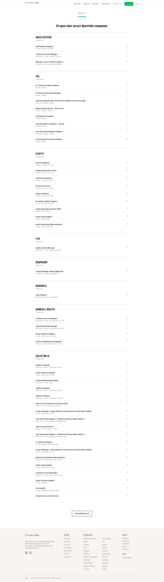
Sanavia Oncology (89, 566)
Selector (105, 566)
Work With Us (117, 4)
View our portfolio (82, 513)
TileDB (104, 569)
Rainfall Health (88, 563)
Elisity (85, 548)
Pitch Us (128, 4)
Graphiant (86, 551)
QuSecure (105, 560)
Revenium (105, 563)
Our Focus (95, 4)
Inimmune (86, 554)
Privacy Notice (127, 557)
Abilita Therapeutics (90, 538)
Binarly (86, 541)
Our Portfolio (105, 4)
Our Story (77, 4)
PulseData (87, 560)
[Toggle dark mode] (137, 4)
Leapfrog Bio (106, 554)
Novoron (105, 557)
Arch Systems (106, 538)
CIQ (103, 541)
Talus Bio (86, 569)
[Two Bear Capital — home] (33, 4)
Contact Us (67, 557)
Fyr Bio (104, 548)
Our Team (86, 4)
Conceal (86, 545)
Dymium (104, 545)
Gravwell (105, 551)
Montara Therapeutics (90, 557)
